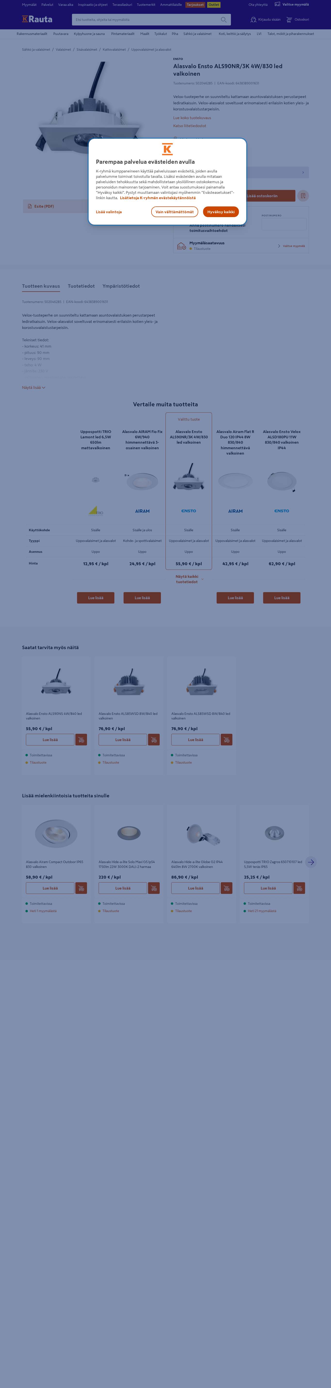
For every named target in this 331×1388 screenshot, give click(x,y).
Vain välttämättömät (175, 212)
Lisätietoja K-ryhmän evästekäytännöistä (157, 198)
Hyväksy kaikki (221, 212)
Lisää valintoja (109, 212)
